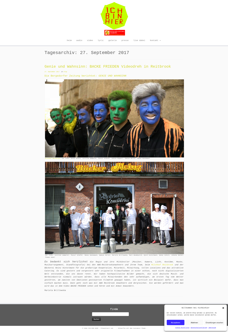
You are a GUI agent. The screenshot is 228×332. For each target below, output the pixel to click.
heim (69, 40)
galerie (112, 40)
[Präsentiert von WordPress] (115, 328)
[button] (223, 308)
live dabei (139, 40)
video (90, 40)
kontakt (154, 40)
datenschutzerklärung (199, 328)
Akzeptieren (175, 322)
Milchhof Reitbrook (52, 158)
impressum (212, 328)
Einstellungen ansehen (214, 322)
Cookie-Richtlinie (182, 328)
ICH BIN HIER (93, 328)
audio (79, 40)
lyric (101, 40)
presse (125, 40)
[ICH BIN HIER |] (114, 19)
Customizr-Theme (139, 328)
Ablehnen (194, 322)
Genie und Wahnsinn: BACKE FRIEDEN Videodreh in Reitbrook (108, 66)
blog (65, 72)
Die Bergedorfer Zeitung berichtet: (72, 75)
